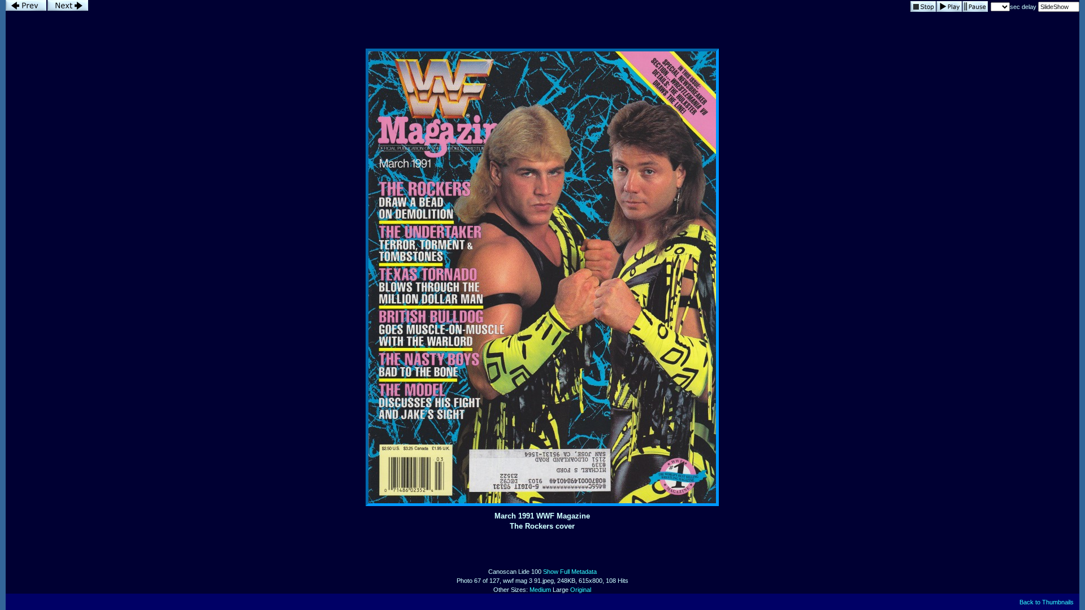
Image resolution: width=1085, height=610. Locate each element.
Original (580, 589)
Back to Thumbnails (1046, 602)
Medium (540, 589)
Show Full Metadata (570, 571)
